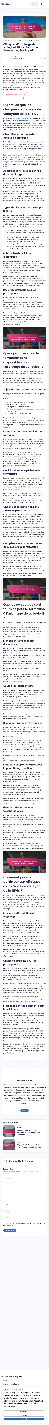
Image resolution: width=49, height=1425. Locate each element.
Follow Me (24, 1110)
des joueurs (13, 575)
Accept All (24, 1419)
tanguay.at (6, 4)
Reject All (24, 1415)
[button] (34, 4)
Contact (5, 1380)
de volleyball (39, 478)
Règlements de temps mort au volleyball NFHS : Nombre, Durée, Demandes (29, 1132)
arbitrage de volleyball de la (24, 118)
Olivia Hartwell (16, 57)
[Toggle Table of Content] (22, 98)
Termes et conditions (10, 1384)
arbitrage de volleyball (12, 519)
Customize (23, 1411)
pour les (38, 230)
